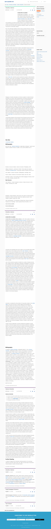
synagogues (32, 495)
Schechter (32, 496)
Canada (12, 496)
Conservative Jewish (26, 495)
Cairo (6, 478)
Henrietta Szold (13, 170)
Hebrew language (27, 102)
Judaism (30, 479)
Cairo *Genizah (25, 250)
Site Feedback (21, 525)
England (23, 478)
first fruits (32, 55)
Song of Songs (21, 419)
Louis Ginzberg (14, 267)
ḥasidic (7, 476)
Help (17, 525)
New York (29, 18)
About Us (14, 525)
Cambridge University (17, 236)
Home (11, 525)
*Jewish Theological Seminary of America (18, 220)
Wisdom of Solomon (16, 353)
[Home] (9, 1)
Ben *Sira (26, 258)
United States (10, 114)
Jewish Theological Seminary (16, 479)
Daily (39, 525)
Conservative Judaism (10, 142)
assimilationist (11, 483)
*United (17, 280)
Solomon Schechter (21, 18)
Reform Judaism (23, 483)
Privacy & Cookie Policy (28, 525)
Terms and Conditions (35, 525)
